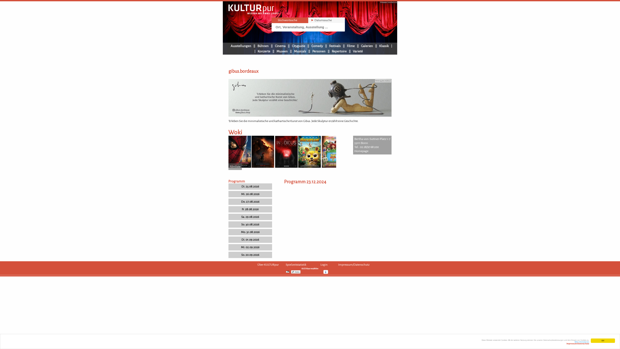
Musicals (300, 51)
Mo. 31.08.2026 (250, 232)
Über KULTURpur (268, 264)
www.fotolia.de (392, 2)
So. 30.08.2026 (250, 224)
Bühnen (263, 46)
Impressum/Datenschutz (354, 264)
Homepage (361, 151)
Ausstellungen (241, 46)
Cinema (280, 46)
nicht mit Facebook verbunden (287, 272)
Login (324, 264)
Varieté (358, 51)
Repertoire (339, 51)
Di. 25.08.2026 (250, 186)
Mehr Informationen (578, 343)
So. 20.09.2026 (250, 254)
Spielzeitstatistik (296, 264)
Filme (351, 46)
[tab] (290, 20)
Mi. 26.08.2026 (250, 194)
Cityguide (298, 46)
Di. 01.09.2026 (250, 239)
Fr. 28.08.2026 (250, 209)
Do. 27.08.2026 (250, 201)
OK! (602, 340)
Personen (319, 51)
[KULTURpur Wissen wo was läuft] (253, 13)
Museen (282, 51)
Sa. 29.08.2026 (250, 216)
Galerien (367, 46)
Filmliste (235, 166)
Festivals (335, 46)
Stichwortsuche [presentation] (285, 20)
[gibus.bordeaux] (310, 115)
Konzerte (264, 51)
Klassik (384, 46)
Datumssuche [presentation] (321, 20)
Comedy (317, 46)
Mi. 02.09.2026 (250, 247)
